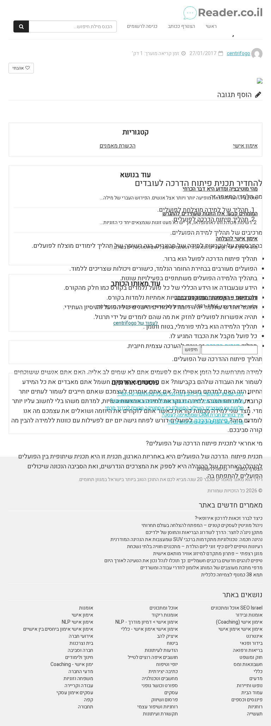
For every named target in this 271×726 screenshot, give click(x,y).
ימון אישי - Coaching (71, 664)
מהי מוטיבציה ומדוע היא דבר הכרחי (220, 189)
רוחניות (255, 706)
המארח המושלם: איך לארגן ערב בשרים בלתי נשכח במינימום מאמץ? (176, 400)
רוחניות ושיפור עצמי (157, 706)
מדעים (256, 678)
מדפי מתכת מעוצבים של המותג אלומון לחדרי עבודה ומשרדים (201, 567)
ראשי (211, 26)
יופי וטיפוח (167, 664)
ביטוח (172, 643)
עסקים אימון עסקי (74, 692)
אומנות (86, 608)
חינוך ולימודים (79, 657)
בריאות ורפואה (248, 650)
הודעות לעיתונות (161, 650)
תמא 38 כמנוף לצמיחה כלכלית (232, 574)
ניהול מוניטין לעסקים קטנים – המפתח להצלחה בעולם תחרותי (202, 525)
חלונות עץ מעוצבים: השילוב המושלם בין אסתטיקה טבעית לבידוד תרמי (174, 408)
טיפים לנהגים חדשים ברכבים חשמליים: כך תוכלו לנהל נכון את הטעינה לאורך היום (183, 560)
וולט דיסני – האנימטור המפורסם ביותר (216, 297)
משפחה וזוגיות (78, 678)
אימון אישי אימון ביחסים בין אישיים (58, 629)
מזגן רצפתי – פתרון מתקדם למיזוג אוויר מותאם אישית (208, 553)
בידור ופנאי (251, 643)
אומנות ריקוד (164, 615)
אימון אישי (245, 146)
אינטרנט (254, 636)
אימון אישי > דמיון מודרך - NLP (146, 622)
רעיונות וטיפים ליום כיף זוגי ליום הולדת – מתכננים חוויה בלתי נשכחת (195, 546)
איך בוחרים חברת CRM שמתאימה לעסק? (202, 415)
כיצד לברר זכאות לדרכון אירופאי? (229, 518)
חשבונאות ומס (248, 664)
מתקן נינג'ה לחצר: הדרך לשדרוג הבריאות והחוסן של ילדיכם (204, 532)
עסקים (171, 692)
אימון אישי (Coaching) (239, 622)
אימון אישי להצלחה (237, 238)
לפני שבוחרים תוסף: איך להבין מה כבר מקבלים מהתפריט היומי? (180, 393)
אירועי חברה (81, 636)
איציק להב (167, 636)
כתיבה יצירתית (163, 671)
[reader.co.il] (138, 9)
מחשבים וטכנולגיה (160, 678)
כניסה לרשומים (142, 26)
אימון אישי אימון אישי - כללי (149, 629)
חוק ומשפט (251, 657)
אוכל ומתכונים (164, 608)
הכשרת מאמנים (118, 146)
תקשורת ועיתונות (160, 714)
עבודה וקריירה (79, 685)
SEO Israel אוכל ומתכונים (237, 608)
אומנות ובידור (249, 615)
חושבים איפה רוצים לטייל (153, 657)
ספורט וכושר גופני (159, 685)
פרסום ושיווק (164, 699)
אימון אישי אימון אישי (240, 629)
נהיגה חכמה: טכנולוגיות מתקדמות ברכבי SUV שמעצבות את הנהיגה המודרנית (186, 539)
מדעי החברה (80, 671)
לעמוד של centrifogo (135, 323)
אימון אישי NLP (77, 622)
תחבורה (85, 706)
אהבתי (18, 68)
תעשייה (255, 714)
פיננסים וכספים (247, 699)
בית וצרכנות (81, 643)
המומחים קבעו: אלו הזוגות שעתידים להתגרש (210, 213)
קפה (88, 699)
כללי (258, 671)
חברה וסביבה (80, 650)
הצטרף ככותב (181, 26)
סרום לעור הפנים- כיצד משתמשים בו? (205, 422)
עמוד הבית (252, 692)
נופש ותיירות (250, 685)
